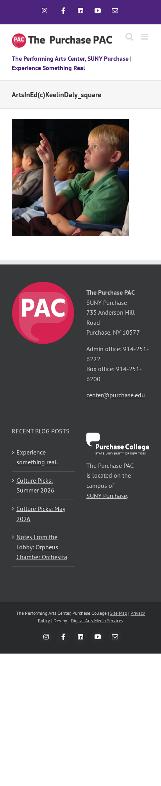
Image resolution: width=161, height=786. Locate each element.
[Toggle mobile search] (129, 37)
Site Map (118, 613)
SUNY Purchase (106, 496)
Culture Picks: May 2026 (40, 514)
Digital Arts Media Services (97, 620)
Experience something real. (37, 457)
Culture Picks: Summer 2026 (35, 485)
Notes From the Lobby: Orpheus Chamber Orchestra (41, 547)
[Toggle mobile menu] (145, 37)
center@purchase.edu (115, 395)
